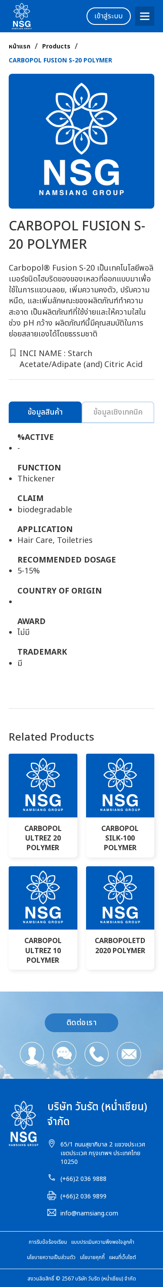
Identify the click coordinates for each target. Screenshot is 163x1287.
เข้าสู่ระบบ (108, 16)
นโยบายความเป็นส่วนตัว (51, 1257)
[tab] (45, 412)
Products (56, 46)
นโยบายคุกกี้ (92, 1257)
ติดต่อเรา (82, 1023)
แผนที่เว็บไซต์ (122, 1257)
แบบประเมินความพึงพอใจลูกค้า (102, 1242)
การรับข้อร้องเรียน (48, 1242)
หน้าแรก (19, 46)
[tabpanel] (81, 555)
